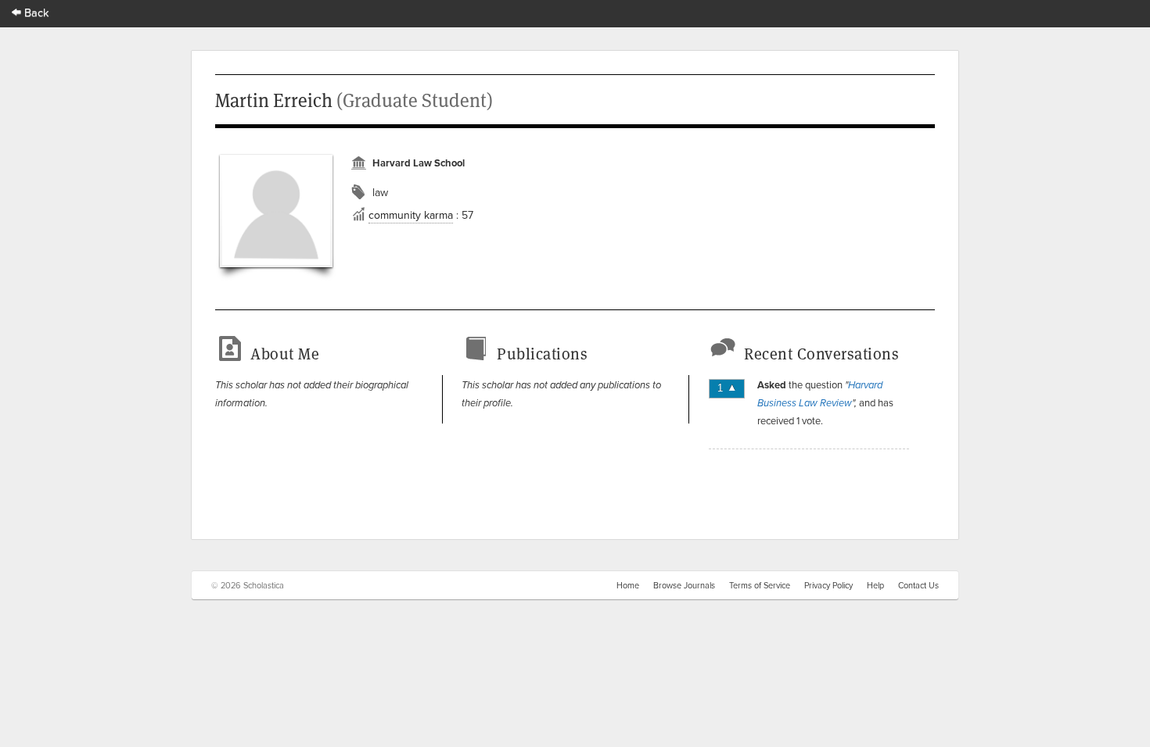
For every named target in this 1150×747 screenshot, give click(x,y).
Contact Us (918, 585)
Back (35, 12)
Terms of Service (759, 585)
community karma (410, 215)
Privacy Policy (828, 585)
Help (875, 585)
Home (627, 585)
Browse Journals (684, 585)
